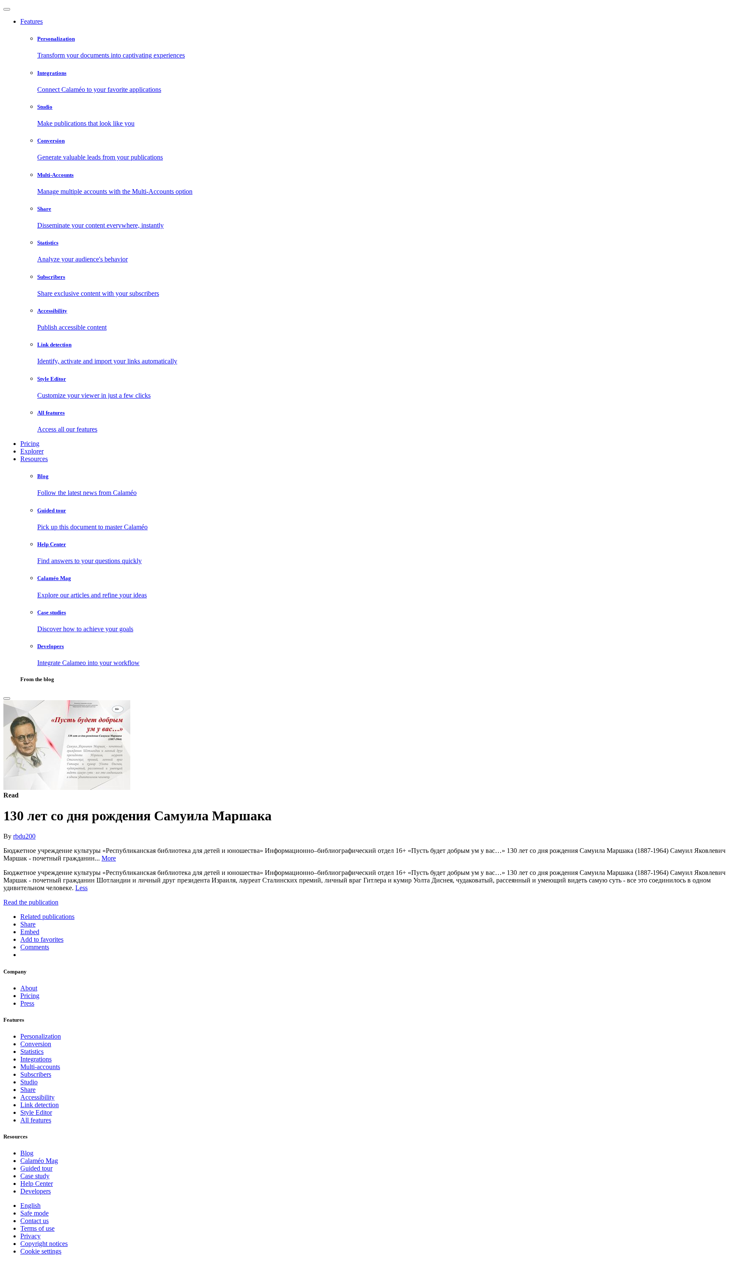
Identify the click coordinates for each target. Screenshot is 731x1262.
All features (35, 1120)
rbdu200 (24, 836)
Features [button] (31, 21)
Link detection (39, 1104)
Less (81, 887)
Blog (26, 1153)
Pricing (29, 443)
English (30, 1205)
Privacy (30, 1236)
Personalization (40, 1036)
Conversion (35, 1044)
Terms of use (37, 1228)
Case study (34, 1176)
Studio (29, 1082)
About (28, 988)
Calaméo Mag (39, 1160)
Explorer (32, 451)
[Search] (6, 698)
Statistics (32, 1051)
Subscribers (35, 1074)
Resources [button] (34, 458)
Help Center (36, 1183)
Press (27, 1003)
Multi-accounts (40, 1066)
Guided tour (36, 1168)
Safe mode (34, 1213)
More (109, 858)
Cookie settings (40, 1251)
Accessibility (37, 1097)
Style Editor (36, 1112)
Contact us (34, 1220)
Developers (35, 1191)
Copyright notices (44, 1243)
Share (28, 1089)
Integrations (36, 1059)
